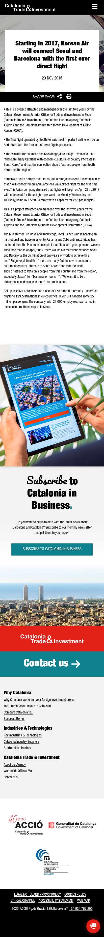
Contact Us (11, 777)
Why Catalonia (17, 693)
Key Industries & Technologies (23, 735)
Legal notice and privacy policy (37, 895)
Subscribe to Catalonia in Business (52, 549)
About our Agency (15, 765)
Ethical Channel (23, 901)
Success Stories (14, 719)
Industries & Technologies (28, 728)
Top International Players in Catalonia (27, 706)
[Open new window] (93, 926)
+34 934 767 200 (81, 909)
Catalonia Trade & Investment (32, 758)
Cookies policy (75, 895)
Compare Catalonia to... (18, 712)
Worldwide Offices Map (18, 771)
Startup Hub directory (17, 748)
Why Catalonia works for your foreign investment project (39, 700)
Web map (83, 901)
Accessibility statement (56, 901)
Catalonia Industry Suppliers (21, 742)
